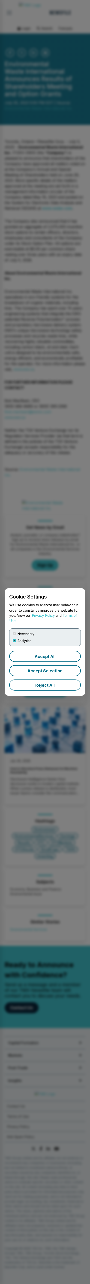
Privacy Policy (43, 615)
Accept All (45, 656)
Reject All (45, 685)
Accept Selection (45, 670)
